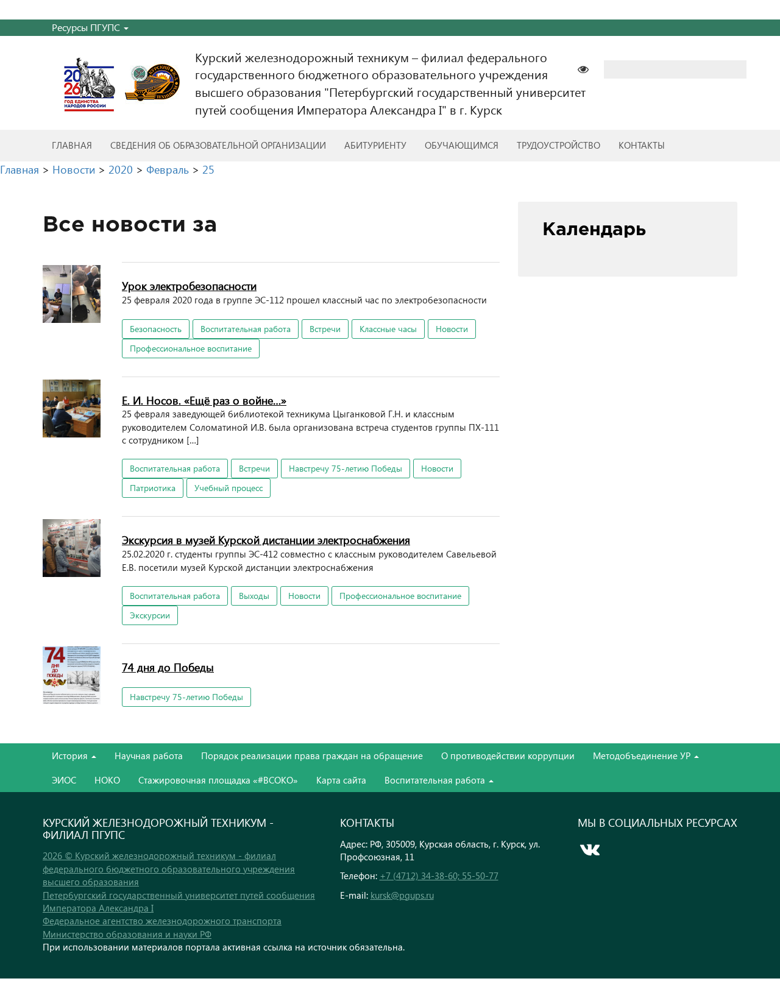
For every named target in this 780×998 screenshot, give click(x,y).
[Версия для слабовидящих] (589, 68)
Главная (72, 145)
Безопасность (156, 328)
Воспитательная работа (245, 328)
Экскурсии (150, 615)
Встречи (325, 328)
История (71, 755)
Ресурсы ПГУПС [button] (87, 27)
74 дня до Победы (168, 666)
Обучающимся (461, 145)
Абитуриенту (375, 145)
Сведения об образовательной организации (218, 145)
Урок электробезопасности (189, 285)
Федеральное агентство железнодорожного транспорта (162, 921)
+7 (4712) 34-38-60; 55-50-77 (439, 875)
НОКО (107, 780)
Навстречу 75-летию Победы (345, 468)
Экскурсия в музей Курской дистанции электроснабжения (266, 539)
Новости (452, 328)
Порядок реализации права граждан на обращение (312, 755)
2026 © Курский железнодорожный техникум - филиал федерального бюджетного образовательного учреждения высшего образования (169, 868)
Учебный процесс (228, 488)
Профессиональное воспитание (191, 348)
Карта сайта (341, 780)
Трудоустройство (558, 145)
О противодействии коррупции (508, 755)
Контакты (642, 145)
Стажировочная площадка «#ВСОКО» (218, 780)
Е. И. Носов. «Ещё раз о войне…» (204, 400)
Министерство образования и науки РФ (127, 934)
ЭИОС (64, 780)
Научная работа (149, 755)
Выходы (254, 595)
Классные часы (388, 328)
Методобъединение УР (643, 755)
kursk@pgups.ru (402, 895)
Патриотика (153, 488)
